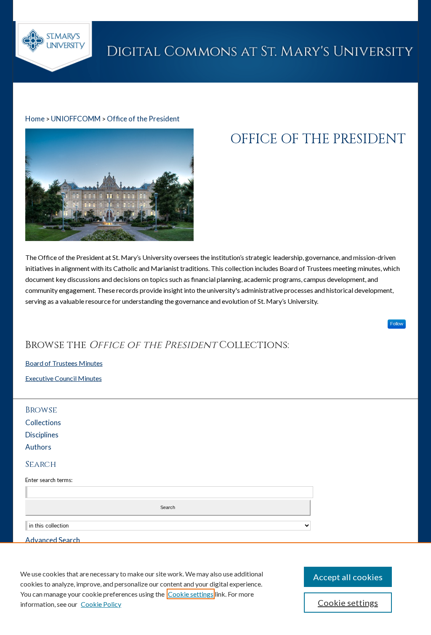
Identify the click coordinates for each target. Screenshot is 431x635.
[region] (215, 588)
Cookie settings (190, 594)
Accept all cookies (348, 577)
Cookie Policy (101, 604)
